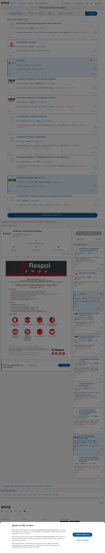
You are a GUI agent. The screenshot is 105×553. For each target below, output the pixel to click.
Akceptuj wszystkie (82, 534)
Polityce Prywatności (21, 540)
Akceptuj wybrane (82, 540)
